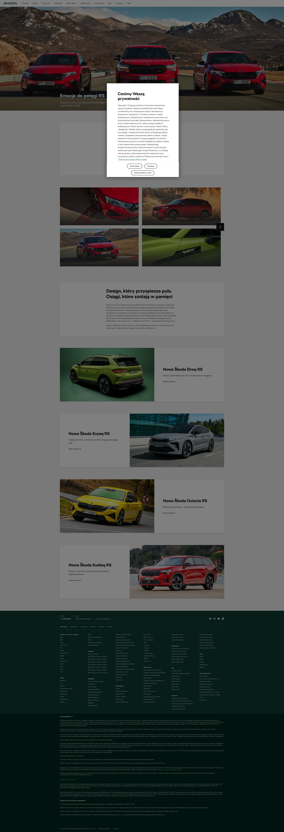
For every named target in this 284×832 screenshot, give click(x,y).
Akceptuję (150, 166)
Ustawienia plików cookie (142, 173)
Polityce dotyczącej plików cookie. (132, 159)
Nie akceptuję (134, 166)
